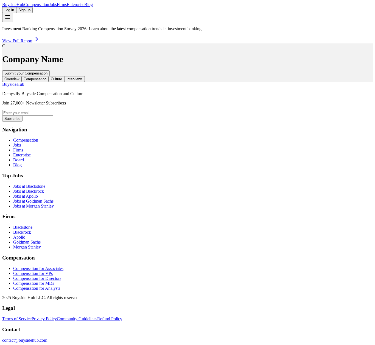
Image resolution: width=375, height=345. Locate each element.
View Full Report (17, 40)
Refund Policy (109, 318)
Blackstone (22, 227)
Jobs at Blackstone (29, 186)
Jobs (53, 4)
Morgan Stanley (27, 247)
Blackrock (22, 232)
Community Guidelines (77, 318)
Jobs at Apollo (25, 196)
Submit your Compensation (25, 73)
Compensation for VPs (33, 273)
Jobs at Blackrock (28, 191)
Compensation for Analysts (36, 288)
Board (18, 160)
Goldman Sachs (27, 242)
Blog (88, 4)
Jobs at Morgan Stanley (33, 206)
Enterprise (75, 4)
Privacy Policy (44, 318)
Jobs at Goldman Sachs (33, 201)
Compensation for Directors (37, 278)
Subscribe (12, 119)
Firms (62, 4)
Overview (11, 79)
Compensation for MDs (33, 283)
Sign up (24, 10)
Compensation (36, 4)
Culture (56, 79)
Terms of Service (17, 318)
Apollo (19, 237)
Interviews (74, 79)
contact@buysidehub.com (24, 340)
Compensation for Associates (38, 268)
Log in (9, 10)
